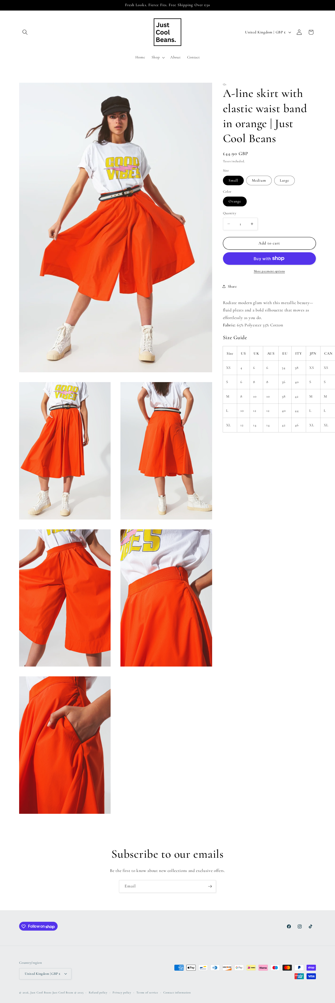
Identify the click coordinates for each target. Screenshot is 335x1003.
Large (284, 180)
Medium (259, 180)
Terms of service (147, 992)
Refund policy (98, 992)
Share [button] (232, 286)
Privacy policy (122, 992)
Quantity (229, 213)
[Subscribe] (210, 886)
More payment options (269, 271)
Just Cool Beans (41, 992)
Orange (235, 201)
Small (233, 180)
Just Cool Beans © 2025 (68, 992)
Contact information (177, 992)
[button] (25, 32)
